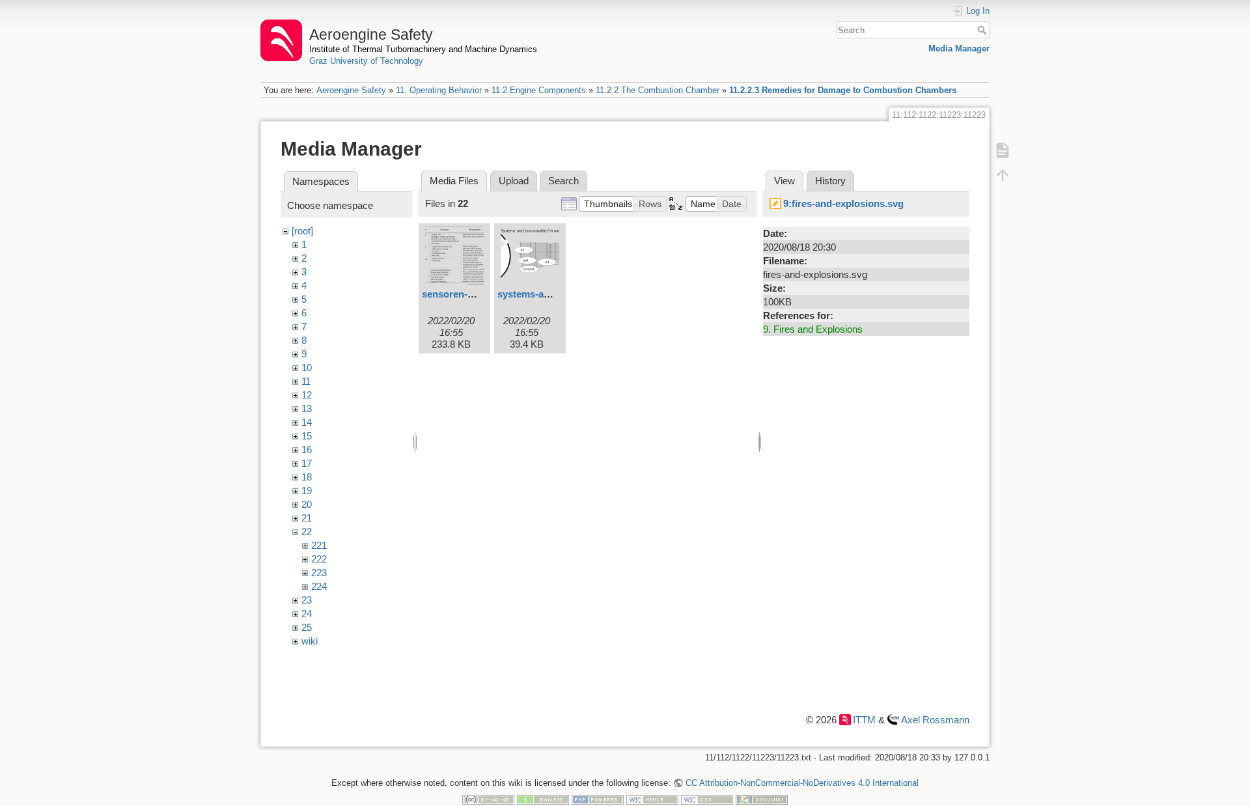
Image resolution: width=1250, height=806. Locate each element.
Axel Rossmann (935, 719)
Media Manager (959, 48)
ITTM (864, 719)
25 (306, 627)
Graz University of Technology (366, 61)
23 (306, 599)
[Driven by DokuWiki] (762, 799)
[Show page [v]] (1003, 149)
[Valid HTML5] (652, 799)
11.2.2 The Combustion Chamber (657, 90)
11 (306, 381)
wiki (309, 640)
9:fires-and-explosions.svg (843, 203)
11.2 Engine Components (539, 90)
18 (306, 476)
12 (306, 394)
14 (306, 422)
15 (306, 435)
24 (306, 613)
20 (306, 504)
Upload (514, 180)
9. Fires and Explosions (813, 329)
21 (306, 517)
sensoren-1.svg (457, 293)
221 (319, 545)
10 (306, 367)
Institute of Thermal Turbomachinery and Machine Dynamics (423, 49)
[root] (302, 230)
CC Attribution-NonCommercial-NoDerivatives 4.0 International (802, 783)
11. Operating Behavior (439, 90)
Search (983, 30)
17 (306, 463)
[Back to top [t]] (1003, 174)
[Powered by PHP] (598, 799)
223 (319, 572)
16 (306, 449)
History (830, 180)
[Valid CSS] (707, 799)
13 (306, 408)
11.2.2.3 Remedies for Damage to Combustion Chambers (842, 90)
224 (319, 586)
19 (306, 490)
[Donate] (543, 799)
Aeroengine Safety (351, 90)
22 (306, 531)
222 (319, 558)
